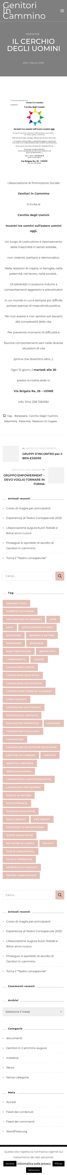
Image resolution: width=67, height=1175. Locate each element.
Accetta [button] (10, 1163)
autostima (13, 635)
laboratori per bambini (23, 787)
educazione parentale (22, 723)
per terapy (42, 819)
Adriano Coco (16, 603)
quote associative (19, 835)
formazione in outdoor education (31, 747)
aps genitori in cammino (23, 619)
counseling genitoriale (23, 707)
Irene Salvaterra (18, 771)
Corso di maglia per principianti (28, 508)
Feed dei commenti (20, 1121)
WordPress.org (16, 1131)
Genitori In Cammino (24, 10)
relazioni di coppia (44, 421)
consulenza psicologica (24, 683)
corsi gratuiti (16, 699)
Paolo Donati (16, 819)
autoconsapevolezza (37, 627)
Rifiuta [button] (58, 1163)
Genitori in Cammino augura (26, 1048)
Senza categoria (17, 1077)
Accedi (11, 1102)
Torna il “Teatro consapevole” (26, 558)
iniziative (32, 34)
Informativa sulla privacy (34, 1163)
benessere (20, 415)
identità (50, 755)
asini (9, 627)
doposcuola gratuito (22, 715)
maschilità (10, 421)
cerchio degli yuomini (43, 415)
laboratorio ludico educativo (28, 779)
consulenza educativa (22, 675)
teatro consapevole (21, 875)
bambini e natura (41, 635)
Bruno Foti (47, 651)
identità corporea (19, 763)
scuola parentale (19, 859)
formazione (15, 739)
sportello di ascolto (21, 867)
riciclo (48, 843)
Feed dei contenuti (19, 1112)
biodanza (37, 643)
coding (39, 659)
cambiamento (16, 659)
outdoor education (20, 811)
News (10, 1067)
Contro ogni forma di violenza (29, 691)
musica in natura (18, 795)
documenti (14, 1038)
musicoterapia (17, 803)
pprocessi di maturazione (25, 827)
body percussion (18, 651)
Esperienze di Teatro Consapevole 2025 (34, 518)
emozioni (53, 723)
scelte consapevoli (20, 851)
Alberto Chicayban (20, 611)
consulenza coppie (20, 667)
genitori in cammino (21, 755)
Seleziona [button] (34, 1170)
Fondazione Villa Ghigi (23, 731)
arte (53, 619)
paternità (24, 421)
